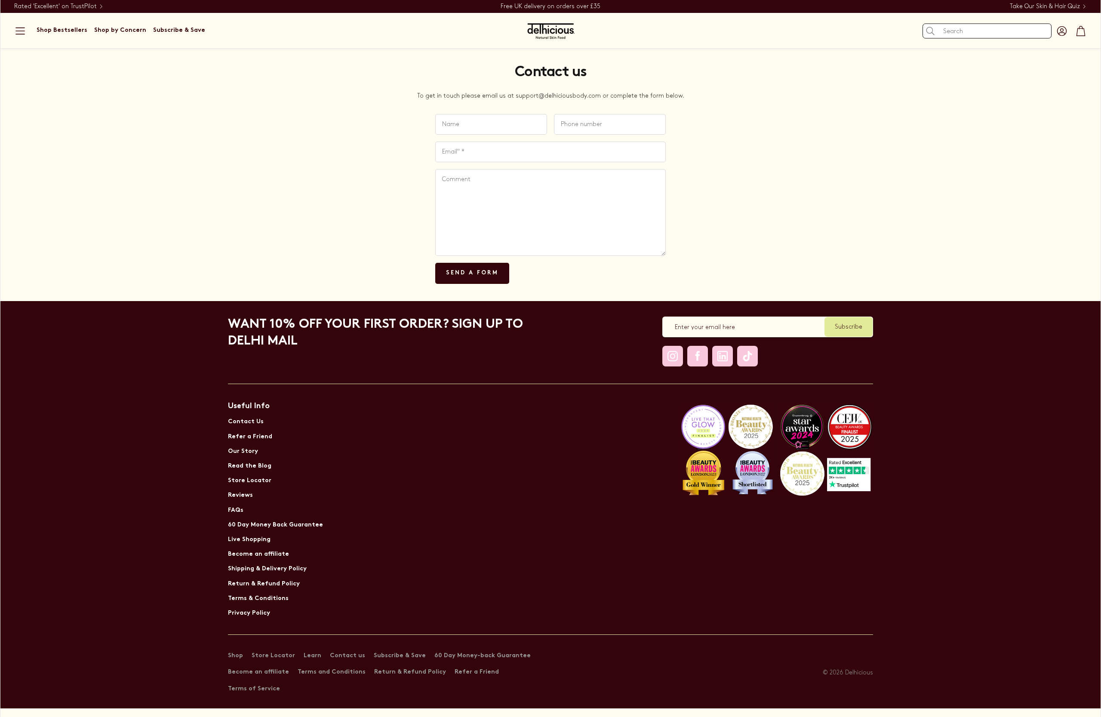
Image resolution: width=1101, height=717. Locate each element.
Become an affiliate (258, 554)
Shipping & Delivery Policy (267, 569)
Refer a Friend (250, 437)
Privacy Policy (249, 613)
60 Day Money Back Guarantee (275, 525)
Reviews (240, 495)
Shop (235, 656)
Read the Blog (249, 466)
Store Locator (249, 480)
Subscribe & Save (400, 656)
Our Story (243, 451)
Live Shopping (249, 539)
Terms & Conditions (258, 598)
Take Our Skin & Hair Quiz (1045, 6)
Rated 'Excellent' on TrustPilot (55, 6)
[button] (20, 31)
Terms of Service (254, 689)
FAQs (235, 510)
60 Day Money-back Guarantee (482, 656)
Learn (312, 656)
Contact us (347, 656)
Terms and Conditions (332, 672)
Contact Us (246, 422)
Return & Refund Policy (264, 584)
